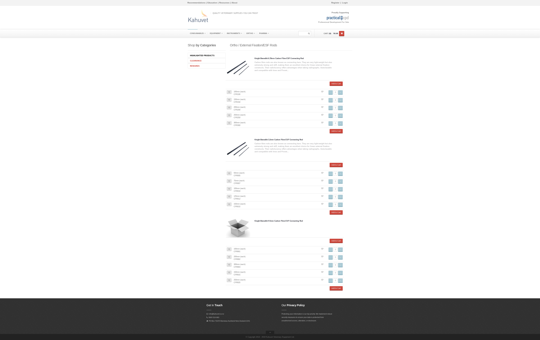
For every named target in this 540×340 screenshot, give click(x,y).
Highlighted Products (202, 55)
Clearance (196, 60)
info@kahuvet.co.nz (216, 314)
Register (335, 3)
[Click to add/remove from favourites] (229, 92)
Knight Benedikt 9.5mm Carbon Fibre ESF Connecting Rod (279, 221)
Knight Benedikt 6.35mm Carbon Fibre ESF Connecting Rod (279, 58)
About (234, 3)
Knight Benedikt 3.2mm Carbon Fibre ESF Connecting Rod (279, 140)
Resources (224, 3)
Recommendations (196, 3)
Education (212, 3)
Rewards (195, 66)
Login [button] (345, 3)
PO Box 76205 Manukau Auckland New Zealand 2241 (229, 321)
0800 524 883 (214, 317)
